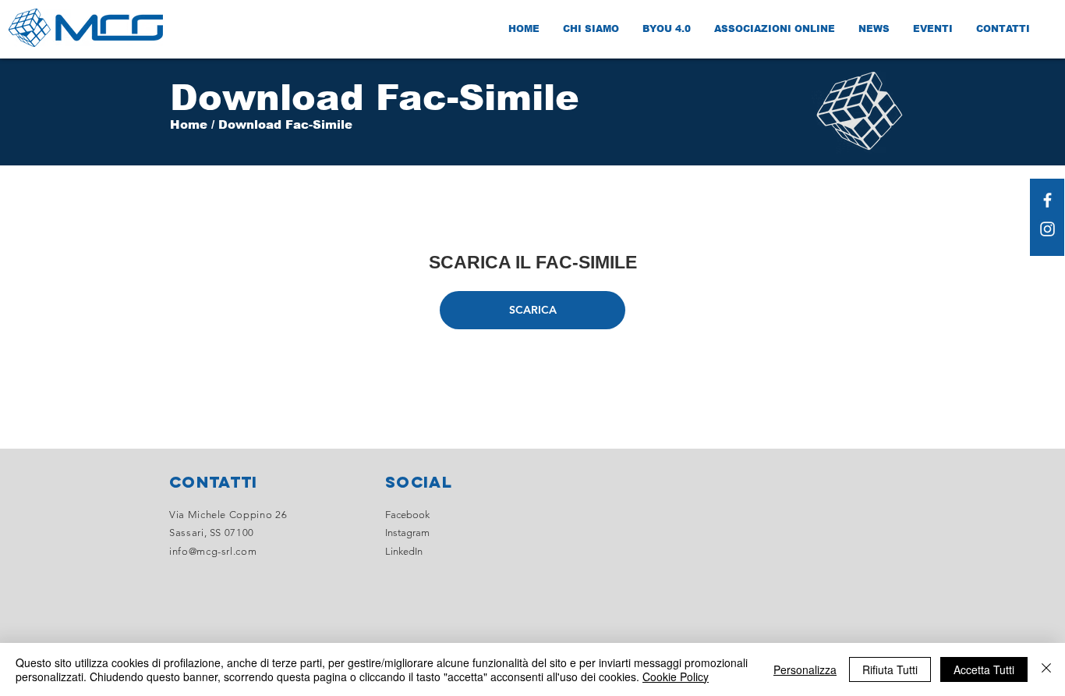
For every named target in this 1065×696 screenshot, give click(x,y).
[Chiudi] (1046, 669)
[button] (532, 310)
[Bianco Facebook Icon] (1047, 200)
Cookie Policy (675, 676)
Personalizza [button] (805, 669)
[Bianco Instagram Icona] (1047, 229)
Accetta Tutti (984, 669)
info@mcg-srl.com (213, 551)
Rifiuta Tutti (890, 669)
